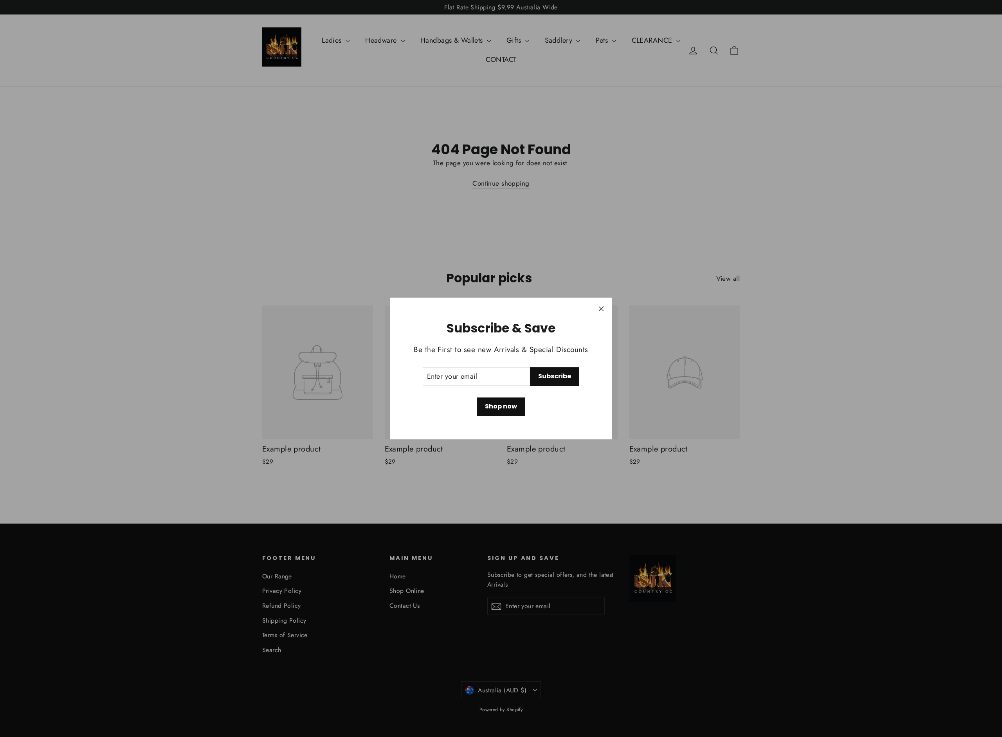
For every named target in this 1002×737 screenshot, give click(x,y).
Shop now (501, 406)
